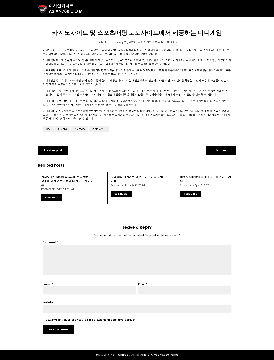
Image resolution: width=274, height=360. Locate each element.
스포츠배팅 (79, 128)
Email (142, 284)
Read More (51, 197)
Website (48, 302)
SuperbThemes (169, 355)
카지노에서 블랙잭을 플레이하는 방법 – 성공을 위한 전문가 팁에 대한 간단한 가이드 (67, 180)
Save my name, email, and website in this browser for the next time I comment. (91, 319)
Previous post (53, 150)
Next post (221, 150)
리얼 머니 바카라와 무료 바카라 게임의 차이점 (137, 179)
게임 (48, 128)
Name (48, 284)
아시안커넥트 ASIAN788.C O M (66, 8)
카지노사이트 (99, 128)
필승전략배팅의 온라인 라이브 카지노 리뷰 (205, 179)
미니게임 (62, 128)
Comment (50, 242)
